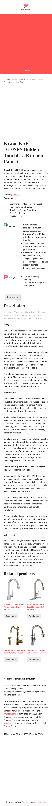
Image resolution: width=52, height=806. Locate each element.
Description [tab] (12, 297)
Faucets (13, 79)
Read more (11, 616)
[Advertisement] (26, 40)
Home (6, 79)
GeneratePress (40, 802)
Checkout (26, 133)
